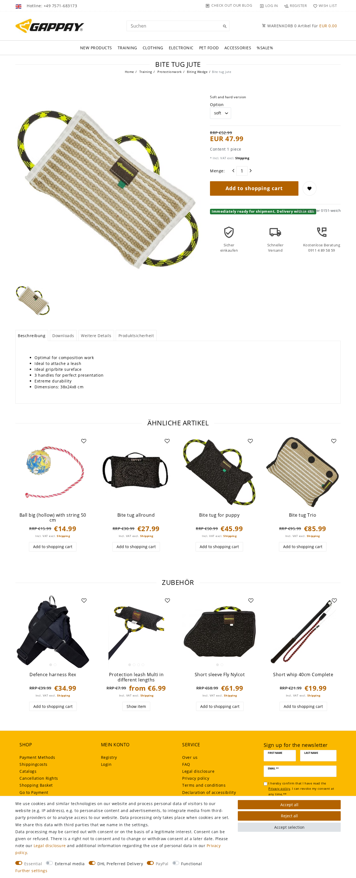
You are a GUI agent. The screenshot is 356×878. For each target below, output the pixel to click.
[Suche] (224, 26)
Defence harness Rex (52, 674)
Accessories (237, 47)
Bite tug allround (136, 515)
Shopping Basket (36, 785)
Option (217, 104)
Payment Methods (37, 757)
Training (127, 47)
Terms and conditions (204, 785)
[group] (53, 472)
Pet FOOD (209, 47)
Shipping (241, 158)
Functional (191, 863)
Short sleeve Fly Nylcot (220, 674)
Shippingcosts (33, 764)
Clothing (153, 47)
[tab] (31, 335)
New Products (96, 47)
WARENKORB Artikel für (301, 25)
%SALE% (265, 47)
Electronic (181, 47)
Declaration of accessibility (209, 792)
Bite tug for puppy (219, 515)
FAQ (186, 764)
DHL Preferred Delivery (120, 863)
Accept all (289, 804)
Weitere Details (96, 335)
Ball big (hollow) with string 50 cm (52, 517)
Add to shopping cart (254, 188)
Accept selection (289, 827)
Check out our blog (231, 5)
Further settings (31, 870)
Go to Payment (33, 792)
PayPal (162, 863)
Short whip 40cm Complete (303, 674)
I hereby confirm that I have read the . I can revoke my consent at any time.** (301, 788)
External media (70, 863)
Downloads (63, 335)
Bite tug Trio (303, 515)
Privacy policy (195, 778)
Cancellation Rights (38, 778)
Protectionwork (169, 72)
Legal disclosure (198, 771)
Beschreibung (31, 335)
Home (129, 72)
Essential (33, 863)
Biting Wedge (197, 72)
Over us (190, 757)
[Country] (19, 5)
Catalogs (27, 771)
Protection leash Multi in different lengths (136, 677)
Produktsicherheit (136, 335)
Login (106, 764)
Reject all (289, 815)
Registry (109, 757)
